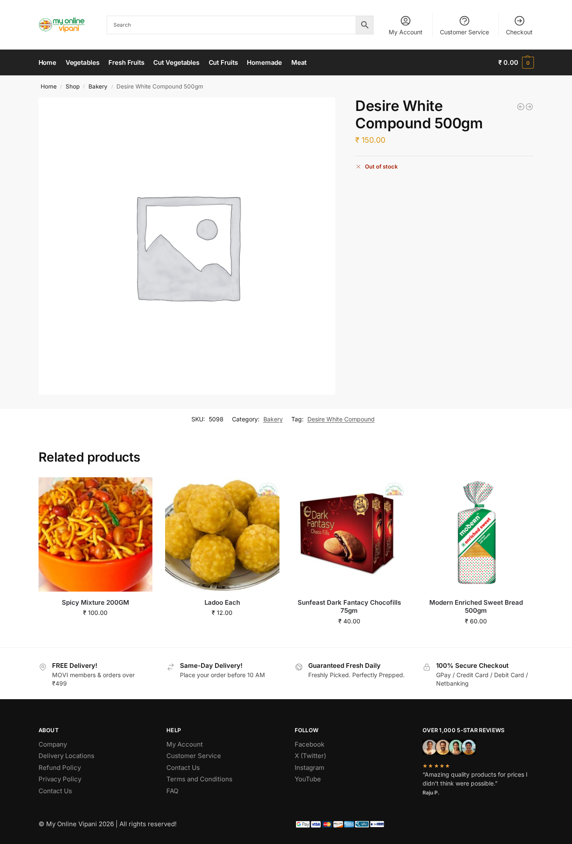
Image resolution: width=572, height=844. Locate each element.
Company (53, 744)
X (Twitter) (310, 756)
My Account (406, 32)
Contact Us (55, 791)
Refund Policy (60, 768)
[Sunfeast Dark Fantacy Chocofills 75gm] (349, 534)
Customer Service (464, 32)
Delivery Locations (66, 756)
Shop (73, 86)
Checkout (519, 32)
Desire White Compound (341, 419)
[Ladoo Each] (222, 534)
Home (49, 86)
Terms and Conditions (199, 779)
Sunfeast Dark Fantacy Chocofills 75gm (349, 606)
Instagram (309, 768)
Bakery (98, 86)
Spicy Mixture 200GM (95, 602)
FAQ (172, 791)
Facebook (309, 744)
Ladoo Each (222, 602)
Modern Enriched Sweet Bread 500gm (476, 606)
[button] (515, 62)
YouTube (308, 779)
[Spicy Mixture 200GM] (96, 534)
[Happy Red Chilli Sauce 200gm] (521, 106)
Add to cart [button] (95, 630)
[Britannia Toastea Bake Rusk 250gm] (529, 106)
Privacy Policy (60, 779)
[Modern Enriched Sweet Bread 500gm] (476, 534)
